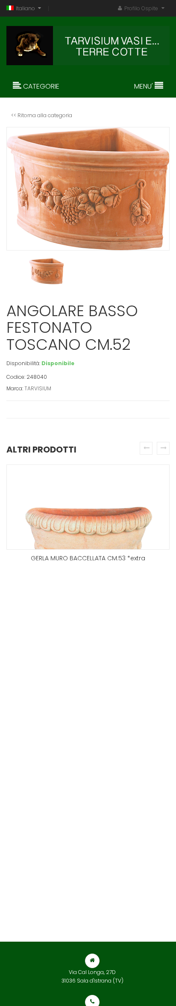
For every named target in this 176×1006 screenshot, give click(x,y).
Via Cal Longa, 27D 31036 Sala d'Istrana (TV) (92, 976)
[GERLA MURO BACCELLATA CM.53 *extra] (88, 507)
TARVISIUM (37, 388)
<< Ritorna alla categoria (41, 115)
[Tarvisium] (88, 43)
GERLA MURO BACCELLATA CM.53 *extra (88, 558)
